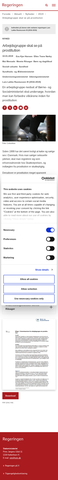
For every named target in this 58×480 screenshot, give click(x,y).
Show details (42, 269)
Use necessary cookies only (29, 298)
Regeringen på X (12, 466)
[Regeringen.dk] (29, 439)
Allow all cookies (29, 279)
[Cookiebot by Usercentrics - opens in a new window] (42, 179)
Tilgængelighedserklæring (16, 473)
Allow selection (29, 289)
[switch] (50, 239)
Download (10, 396)
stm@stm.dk (15, 458)
